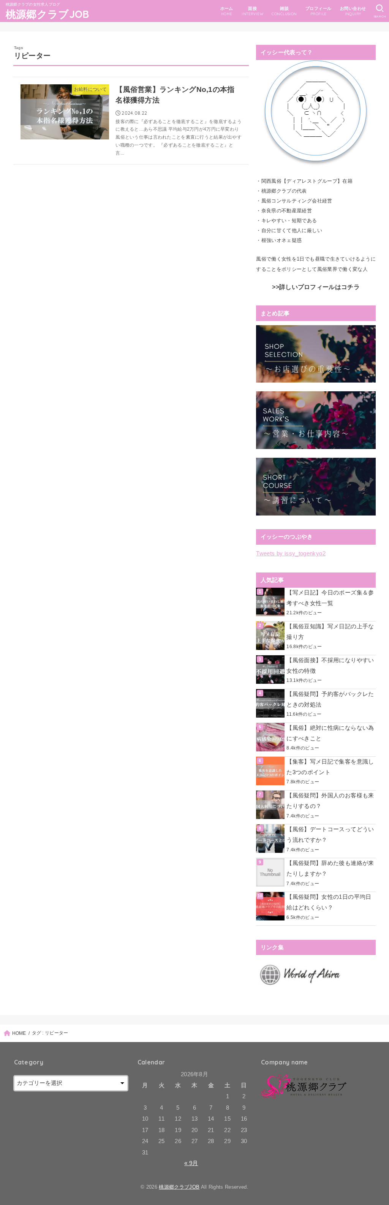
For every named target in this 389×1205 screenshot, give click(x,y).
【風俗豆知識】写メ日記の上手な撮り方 (330, 631)
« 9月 (191, 1163)
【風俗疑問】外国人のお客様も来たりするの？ (330, 800)
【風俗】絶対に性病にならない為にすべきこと (330, 733)
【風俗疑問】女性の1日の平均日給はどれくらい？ (328, 902)
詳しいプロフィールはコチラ (319, 287)
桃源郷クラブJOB (47, 14)
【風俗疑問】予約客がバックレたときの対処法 (330, 699)
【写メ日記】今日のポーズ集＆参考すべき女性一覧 (330, 598)
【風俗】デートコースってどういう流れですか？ (330, 834)
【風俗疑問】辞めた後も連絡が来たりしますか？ (330, 868)
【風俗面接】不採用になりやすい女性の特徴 (330, 665)
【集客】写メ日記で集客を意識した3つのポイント (330, 767)
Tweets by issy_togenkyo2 (291, 553)
